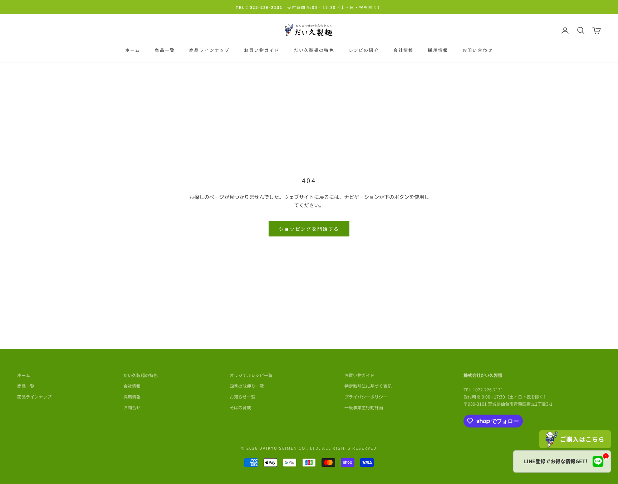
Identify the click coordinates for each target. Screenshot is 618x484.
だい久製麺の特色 (314, 50)
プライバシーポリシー (365, 396)
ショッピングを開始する (309, 228)
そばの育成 (240, 407)
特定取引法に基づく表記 (368, 386)
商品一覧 (164, 50)
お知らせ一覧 (242, 396)
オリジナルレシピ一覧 (251, 375)
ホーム (132, 50)
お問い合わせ (477, 50)
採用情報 (438, 50)
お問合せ (132, 407)
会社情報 (403, 50)
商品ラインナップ (209, 50)
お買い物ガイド (261, 50)
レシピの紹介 (364, 50)
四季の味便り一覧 (247, 386)
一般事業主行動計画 (363, 407)
